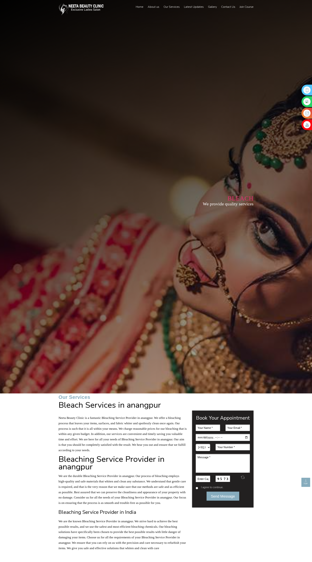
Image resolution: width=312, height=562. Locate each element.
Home (139, 7)
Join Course (247, 7)
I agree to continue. (210, 487)
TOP (306, 484)
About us (153, 7)
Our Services (172, 7)
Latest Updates (194, 7)
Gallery (212, 7)
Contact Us (228, 7)
